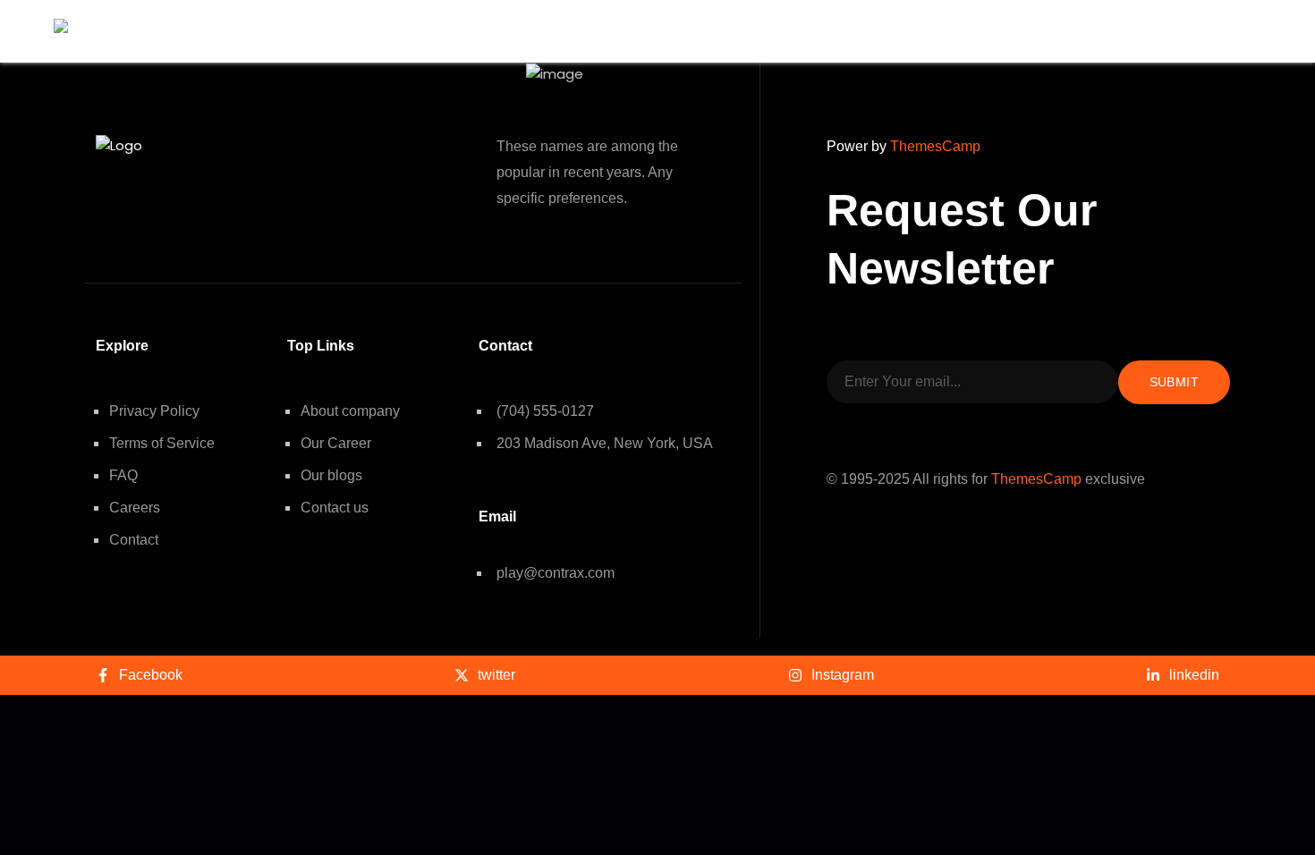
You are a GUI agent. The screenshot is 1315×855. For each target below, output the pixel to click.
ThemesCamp (935, 146)
